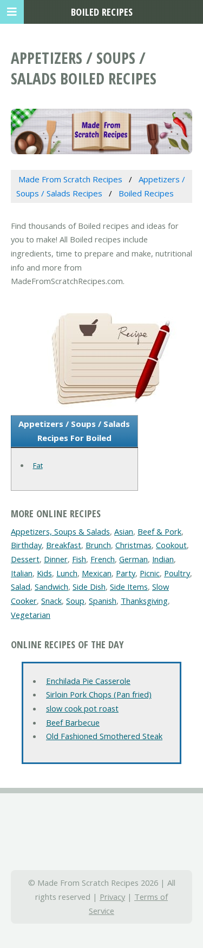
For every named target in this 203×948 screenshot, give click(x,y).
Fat (38, 465)
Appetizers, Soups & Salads (60, 531)
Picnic (150, 573)
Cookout (171, 544)
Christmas (133, 544)
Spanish (102, 600)
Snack (51, 600)
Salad (20, 586)
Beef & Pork (159, 531)
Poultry (177, 573)
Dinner (56, 559)
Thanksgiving (144, 600)
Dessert (25, 559)
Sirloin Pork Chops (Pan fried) (99, 694)
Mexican (97, 573)
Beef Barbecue (73, 722)
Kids (44, 573)
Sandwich (51, 586)
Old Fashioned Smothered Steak (104, 735)
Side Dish (89, 586)
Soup (75, 600)
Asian (123, 531)
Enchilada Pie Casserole (88, 680)
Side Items (129, 586)
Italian (21, 573)
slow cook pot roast (82, 708)
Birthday (26, 544)
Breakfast (63, 544)
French (102, 559)
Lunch (66, 573)
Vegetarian (30, 614)
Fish (79, 559)
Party (125, 573)
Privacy (112, 896)
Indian (163, 559)
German (133, 559)
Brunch (98, 544)
